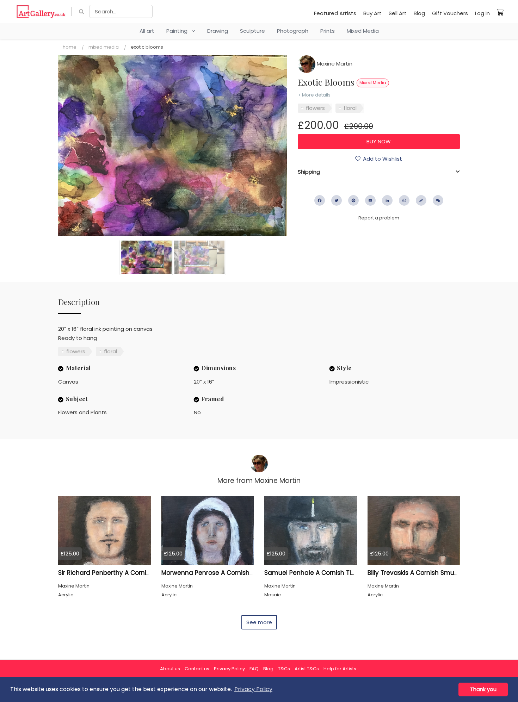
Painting (179, 31)
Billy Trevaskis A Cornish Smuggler (419, 573)
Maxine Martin (333, 63)
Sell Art (398, 13)
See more (259, 622)
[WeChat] (438, 200)
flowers (315, 108)
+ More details (314, 95)
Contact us (197, 668)
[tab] (379, 172)
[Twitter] (337, 200)
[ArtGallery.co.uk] (41, 11)
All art (147, 31)
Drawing (217, 31)
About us (170, 668)
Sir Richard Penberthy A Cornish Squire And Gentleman (141, 573)
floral (350, 108)
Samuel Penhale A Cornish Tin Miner (318, 573)
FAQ (254, 668)
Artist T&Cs (307, 668)
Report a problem (378, 218)
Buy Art (372, 13)
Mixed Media (363, 31)
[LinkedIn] (387, 200)
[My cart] (500, 12)
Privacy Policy (229, 668)
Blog (419, 13)
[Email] (370, 200)
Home (69, 47)
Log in (482, 13)
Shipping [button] (309, 171)
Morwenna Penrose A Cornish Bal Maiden (223, 573)
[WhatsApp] (404, 200)
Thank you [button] (483, 689)
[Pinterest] (353, 200)
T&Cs (284, 668)
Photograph (292, 31)
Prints (327, 31)
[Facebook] (320, 200)
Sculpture (252, 31)
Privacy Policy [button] (253, 689)
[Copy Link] (421, 200)
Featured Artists (335, 13)
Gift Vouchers (450, 13)
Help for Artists (339, 668)
